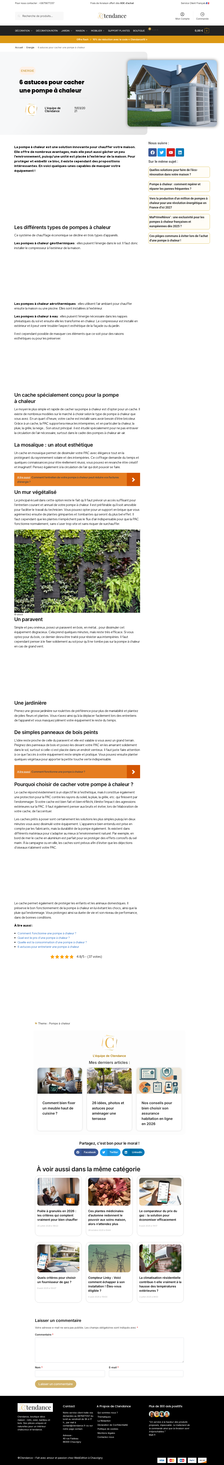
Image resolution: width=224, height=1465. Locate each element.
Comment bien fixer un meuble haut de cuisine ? (58, 1108)
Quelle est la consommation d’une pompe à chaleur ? (52, 942)
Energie (30, 47)
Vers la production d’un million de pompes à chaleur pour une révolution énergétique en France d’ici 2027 (178, 203)
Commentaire (44, 1334)
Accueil (19, 47)
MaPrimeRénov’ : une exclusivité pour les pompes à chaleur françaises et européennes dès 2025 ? (176, 221)
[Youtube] (171, 152)
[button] (202, 31)
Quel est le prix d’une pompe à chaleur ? (44, 938)
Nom (39, 1367)
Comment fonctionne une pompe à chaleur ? (47, 933)
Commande (202, 18)
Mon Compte (182, 18)
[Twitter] (162, 152)
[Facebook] (152, 152)
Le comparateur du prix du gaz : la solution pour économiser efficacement (158, 1215)
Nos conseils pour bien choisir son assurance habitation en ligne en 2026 (157, 1113)
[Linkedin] (180, 152)
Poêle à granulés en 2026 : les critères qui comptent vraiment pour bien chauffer (57, 1215)
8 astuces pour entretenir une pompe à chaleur (48, 947)
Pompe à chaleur (59, 1023)
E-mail (114, 1367)
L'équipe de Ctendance (109, 1056)
